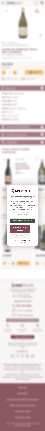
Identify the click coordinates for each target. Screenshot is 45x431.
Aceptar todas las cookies (22, 221)
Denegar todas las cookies (20, 228)
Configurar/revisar (20, 236)
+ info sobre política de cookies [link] (22, 241)
